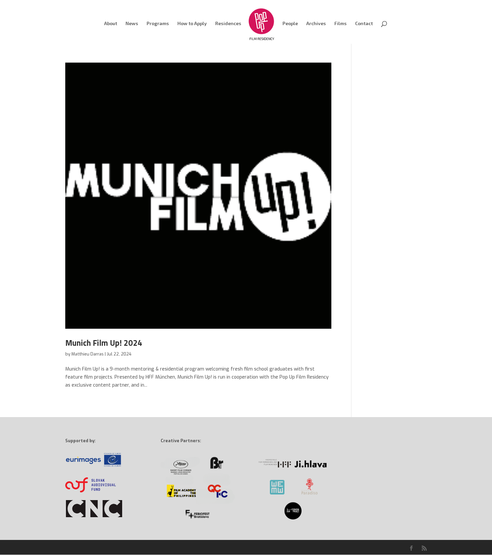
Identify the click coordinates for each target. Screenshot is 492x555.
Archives (316, 23)
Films (340, 23)
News (132, 23)
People (290, 23)
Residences (228, 23)
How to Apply (192, 23)
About (110, 23)
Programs (158, 23)
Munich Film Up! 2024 (103, 343)
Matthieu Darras (87, 354)
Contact (364, 23)
